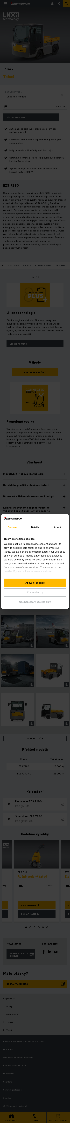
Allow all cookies (35, 582)
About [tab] (57, 527)
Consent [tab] (12, 527)
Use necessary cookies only (35, 602)
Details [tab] (35, 527)
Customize (33, 592)
